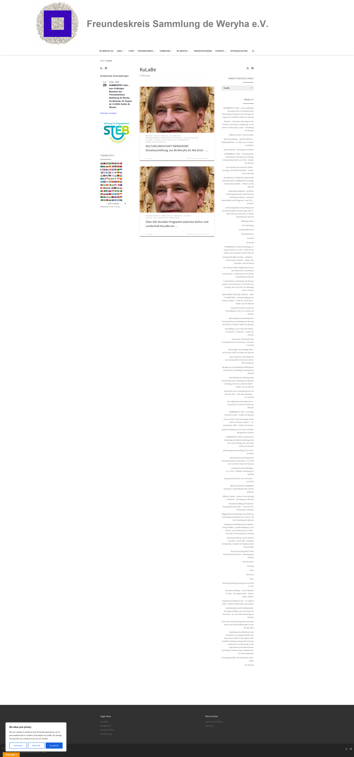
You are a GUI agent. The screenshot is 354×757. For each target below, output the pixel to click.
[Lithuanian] (101, 185)
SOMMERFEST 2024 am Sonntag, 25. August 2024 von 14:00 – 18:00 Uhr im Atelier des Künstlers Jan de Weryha (239, 250)
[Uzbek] (104, 200)
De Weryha (249, 665)
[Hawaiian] (110, 175)
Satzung (250, 566)
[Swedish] (104, 197)
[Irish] (110, 178)
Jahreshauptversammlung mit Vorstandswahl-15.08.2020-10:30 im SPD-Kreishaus (239, 360)
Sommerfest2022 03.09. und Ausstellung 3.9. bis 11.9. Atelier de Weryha (239, 311)
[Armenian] (112, 163)
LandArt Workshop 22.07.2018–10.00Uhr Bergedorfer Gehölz (237, 431)
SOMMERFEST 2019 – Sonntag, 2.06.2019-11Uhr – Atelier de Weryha (239, 413)
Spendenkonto (247, 234)
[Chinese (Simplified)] (118, 166)
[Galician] (112, 172)
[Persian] (118, 188)
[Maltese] (118, 185)
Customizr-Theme (39, 752)
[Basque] (118, 163)
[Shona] (115, 191)
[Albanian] (104, 163)
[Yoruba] (118, 200)
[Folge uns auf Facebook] (106, 68)
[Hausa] (107, 175)
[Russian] (110, 191)
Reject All (36, 745)
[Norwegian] (112, 188)
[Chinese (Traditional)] (121, 166)
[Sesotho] (118, 191)
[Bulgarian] (107, 166)
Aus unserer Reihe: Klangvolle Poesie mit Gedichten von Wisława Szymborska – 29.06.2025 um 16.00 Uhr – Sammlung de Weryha (238, 272)
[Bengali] (101, 166)
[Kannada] (121, 178)
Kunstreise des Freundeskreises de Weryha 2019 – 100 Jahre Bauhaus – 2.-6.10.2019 (239, 394)
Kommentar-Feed (107, 730)
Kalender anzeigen (108, 113)
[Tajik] (107, 197)
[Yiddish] (115, 200)
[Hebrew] (112, 175)
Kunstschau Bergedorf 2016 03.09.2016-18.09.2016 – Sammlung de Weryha (238, 554)
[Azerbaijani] (115, 163)
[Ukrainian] (121, 197)
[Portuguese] (101, 191)
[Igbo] (104, 178)
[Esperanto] (118, 169)
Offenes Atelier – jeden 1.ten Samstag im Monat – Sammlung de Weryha (238, 498)
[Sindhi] (121, 191)
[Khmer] (104, 182)
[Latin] (118, 182)
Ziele (252, 570)
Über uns (250, 574)
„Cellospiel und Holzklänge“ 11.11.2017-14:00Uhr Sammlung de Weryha (240, 471)
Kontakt (250, 238)
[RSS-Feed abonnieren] (101, 68)
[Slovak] (104, 194)
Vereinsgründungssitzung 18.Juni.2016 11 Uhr (238, 584)
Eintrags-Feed (105, 726)
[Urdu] (101, 200)
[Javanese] (118, 178)
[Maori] (121, 185)
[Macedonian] (107, 185)
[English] (115, 169)
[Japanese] (115, 178)
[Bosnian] (104, 166)
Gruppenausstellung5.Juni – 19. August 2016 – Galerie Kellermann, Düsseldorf (238, 602)
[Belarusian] (121, 163)
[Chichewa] (115, 166)
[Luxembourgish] (104, 185)
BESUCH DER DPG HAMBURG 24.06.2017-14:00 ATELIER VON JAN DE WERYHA (238, 489)
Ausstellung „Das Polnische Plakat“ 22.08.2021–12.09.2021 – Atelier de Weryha (239, 331)
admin (151, 158)
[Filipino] (101, 172)
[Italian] (112, 178)
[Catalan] (110, 166)
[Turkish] (118, 197)
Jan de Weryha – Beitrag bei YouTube (238, 149)
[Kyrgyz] (112, 182)
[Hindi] (115, 175)
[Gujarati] (101, 175)
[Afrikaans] (101, 163)
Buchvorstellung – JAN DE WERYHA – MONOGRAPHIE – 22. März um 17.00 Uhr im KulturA (238, 142)
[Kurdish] (110, 182)
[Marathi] (101, 188)
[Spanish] (118, 194)
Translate (117, 206)
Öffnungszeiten (247, 221)
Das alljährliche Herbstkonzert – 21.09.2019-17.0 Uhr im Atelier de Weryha (240, 404)
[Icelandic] (101, 178)
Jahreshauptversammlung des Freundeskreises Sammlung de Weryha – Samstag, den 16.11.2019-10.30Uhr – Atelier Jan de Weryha (237, 382)
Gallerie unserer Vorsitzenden (241, 135)
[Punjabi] (104, 191)
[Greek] (121, 172)
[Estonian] (121, 169)
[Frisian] (110, 172)
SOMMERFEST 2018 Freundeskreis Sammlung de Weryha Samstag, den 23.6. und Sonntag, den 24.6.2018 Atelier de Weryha (239, 441)
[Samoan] (110, 194)
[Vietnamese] (107, 200)
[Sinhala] (101, 194)
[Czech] (107, 169)
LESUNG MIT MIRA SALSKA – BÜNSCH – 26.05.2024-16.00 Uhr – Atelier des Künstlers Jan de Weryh (238, 260)
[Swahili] (101, 197)
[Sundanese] (121, 194)
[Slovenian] (107, 194)
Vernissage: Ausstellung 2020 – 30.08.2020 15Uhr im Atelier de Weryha (238, 351)
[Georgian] (115, 172)
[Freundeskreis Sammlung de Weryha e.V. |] (177, 23)
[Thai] (115, 197)
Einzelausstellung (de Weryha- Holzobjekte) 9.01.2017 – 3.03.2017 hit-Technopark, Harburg (238, 506)
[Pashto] (115, 188)
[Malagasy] (110, 185)
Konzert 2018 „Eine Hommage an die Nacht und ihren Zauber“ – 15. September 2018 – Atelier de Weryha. (238, 422)
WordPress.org (106, 734)
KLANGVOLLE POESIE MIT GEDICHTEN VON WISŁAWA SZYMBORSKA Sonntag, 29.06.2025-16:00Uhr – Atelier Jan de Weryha (238, 182)
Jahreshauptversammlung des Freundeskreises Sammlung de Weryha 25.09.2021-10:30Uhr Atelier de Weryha (237, 321)
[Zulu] (121, 200)
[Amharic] (107, 163)
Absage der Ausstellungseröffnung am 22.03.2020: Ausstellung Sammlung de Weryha (238, 370)
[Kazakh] (101, 182)
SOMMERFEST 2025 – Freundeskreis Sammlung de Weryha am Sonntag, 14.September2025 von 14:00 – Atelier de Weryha (238, 158)
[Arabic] (110, 163)
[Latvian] (121, 182)
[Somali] (115, 194)
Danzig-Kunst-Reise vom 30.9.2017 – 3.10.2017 (239, 480)
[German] (118, 172)
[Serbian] (112, 191)
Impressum (209, 726)
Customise (18, 745)
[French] (107, 172)
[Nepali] (110, 188)
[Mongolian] (104, 188)
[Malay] (115, 185)
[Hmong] (118, 175)
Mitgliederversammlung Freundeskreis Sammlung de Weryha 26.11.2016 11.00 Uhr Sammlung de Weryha (238, 517)
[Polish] (121, 188)
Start (102, 60)
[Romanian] (107, 191)
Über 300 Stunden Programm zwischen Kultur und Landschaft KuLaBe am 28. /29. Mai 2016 (238, 624)
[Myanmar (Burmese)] (107, 188)
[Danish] (110, 169)
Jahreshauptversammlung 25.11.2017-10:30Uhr (238, 452)
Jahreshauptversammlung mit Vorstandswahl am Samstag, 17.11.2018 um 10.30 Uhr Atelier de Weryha (237, 460)
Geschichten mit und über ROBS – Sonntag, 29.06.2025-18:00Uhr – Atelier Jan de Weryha (238, 170)
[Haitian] (104, 175)
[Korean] (107, 182)
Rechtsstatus (248, 561)
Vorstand (250, 242)
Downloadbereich (246, 229)
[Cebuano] (112, 166)
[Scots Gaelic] (112, 194)
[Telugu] (112, 197)
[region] (36, 736)
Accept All (54, 745)
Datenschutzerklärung (213, 722)
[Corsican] (101, 169)
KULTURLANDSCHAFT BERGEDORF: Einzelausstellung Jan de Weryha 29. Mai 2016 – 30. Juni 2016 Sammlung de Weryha (238, 612)
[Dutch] (112, 169)
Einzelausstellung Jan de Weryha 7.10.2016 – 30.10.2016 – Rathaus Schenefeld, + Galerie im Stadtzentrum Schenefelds (238, 542)
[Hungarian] (121, 175)
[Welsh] (110, 200)
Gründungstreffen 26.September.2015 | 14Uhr (238, 659)
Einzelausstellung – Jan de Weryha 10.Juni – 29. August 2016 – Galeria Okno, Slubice (239, 593)
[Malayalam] (112, 185)
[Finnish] (104, 172)
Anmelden (104, 722)
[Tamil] (110, 197)
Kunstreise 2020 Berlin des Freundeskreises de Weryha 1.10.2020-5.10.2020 (238, 342)
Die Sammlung (248, 225)
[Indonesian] (107, 178)
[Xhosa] (112, 200)
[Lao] (115, 182)
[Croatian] (104, 169)
